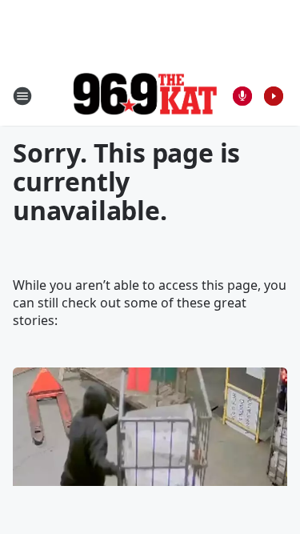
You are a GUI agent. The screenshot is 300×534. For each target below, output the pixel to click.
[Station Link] (145, 95)
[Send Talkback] (242, 96)
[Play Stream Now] (273, 96)
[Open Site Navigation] (22, 96)
